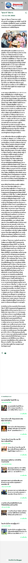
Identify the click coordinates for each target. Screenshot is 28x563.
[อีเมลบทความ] (5, 354)
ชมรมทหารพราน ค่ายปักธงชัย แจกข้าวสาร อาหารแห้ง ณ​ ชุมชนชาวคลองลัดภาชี (12, 482)
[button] (26, 13)
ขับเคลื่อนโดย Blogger (15, 560)
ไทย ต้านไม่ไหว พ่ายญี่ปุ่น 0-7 (10, 523)
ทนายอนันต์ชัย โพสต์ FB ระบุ (10, 400)
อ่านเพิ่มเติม (23, 413)
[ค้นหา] (26, 3)
